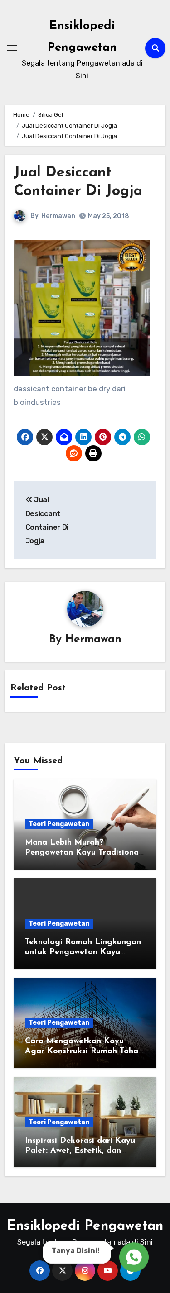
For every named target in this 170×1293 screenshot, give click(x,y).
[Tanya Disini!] (132, 1256)
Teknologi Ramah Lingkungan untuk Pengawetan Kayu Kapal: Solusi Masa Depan (83, 952)
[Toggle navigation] (12, 48)
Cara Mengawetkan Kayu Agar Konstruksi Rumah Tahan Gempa (84, 1051)
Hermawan (58, 216)
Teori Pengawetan (59, 824)
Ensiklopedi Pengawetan (85, 1226)
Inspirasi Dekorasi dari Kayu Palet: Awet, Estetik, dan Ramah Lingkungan (80, 1151)
